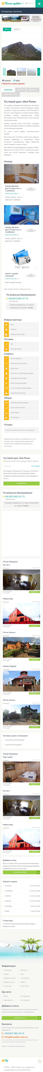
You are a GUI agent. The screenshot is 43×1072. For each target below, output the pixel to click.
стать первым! (29, 430)
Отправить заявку (20, 872)
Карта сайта (25, 986)
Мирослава (8, 599)
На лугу (6, 565)
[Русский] (20, 3)
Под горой (7, 757)
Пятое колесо (9, 700)
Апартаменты (8, 1000)
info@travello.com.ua (16, 1037)
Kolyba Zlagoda (9, 666)
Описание (8, 90)
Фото (7, 29)
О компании (8, 970)
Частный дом (25, 1000)
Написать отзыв (10, 94)
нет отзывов (35, 466)
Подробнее (34, 592)
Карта (16, 29)
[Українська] (29, 3)
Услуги (20, 90)
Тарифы (6, 974)
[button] (35, 49)
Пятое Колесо (9, 632)
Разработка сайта (9, 978)
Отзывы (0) (32, 90)
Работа (23, 982)
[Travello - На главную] (5, 1061)
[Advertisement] (21, 533)
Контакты (24, 970)
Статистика (7, 986)
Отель (6, 996)
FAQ (22, 974)
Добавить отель (9, 982)
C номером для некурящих (14, 740)
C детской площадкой (13, 744)
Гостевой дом (25, 996)
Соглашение (25, 978)
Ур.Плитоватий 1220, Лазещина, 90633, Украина (21, 461)
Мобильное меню (39, 4)
